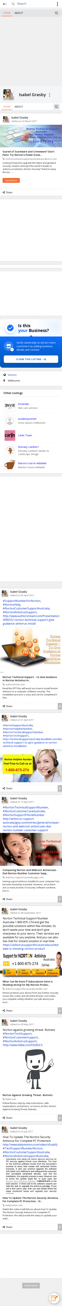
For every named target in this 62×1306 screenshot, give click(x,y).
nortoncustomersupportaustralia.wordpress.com (31, 158)
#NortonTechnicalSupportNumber (23, 732)
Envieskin (23, 404)
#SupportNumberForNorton (21, 601)
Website (12, 374)
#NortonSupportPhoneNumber (23, 815)
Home (7, 12)
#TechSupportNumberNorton (22, 1148)
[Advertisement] (31, 51)
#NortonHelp (11, 604)
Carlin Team (25, 435)
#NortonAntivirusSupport (20, 612)
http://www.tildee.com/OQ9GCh (23, 1045)
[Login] (57, 5)
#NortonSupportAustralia (18, 725)
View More (31, 1285)
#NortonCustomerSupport (20, 1037)
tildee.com (11, 1099)
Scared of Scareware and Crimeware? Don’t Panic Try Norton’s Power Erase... (29, 153)
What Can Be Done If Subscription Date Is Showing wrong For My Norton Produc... (28, 983)
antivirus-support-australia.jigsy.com (25, 877)
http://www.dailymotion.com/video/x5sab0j (30, 1144)
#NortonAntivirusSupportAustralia (25, 1156)
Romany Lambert (28, 446)
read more (11, 180)
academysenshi (27, 418)
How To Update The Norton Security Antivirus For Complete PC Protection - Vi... (30, 1199)
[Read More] (60, 706)
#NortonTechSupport (15, 735)
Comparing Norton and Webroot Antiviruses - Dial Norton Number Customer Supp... (30, 871)
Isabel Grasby (19, 117)
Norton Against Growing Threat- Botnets (28, 1095)
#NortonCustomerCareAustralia (24, 811)
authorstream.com (15, 684)
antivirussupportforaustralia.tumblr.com (26, 988)
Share (9, 192)
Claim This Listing (29, 359)
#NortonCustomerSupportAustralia (26, 608)
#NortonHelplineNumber (17, 728)
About (19, 12)
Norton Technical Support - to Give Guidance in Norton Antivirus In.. (30, 678)
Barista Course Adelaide (32, 463)
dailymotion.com (14, 1205)
